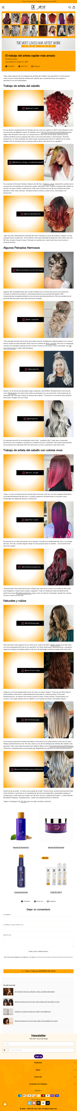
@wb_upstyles (51, 343)
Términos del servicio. (67, 957)
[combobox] (6, 1050)
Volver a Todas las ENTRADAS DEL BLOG (40, 971)
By (11, 59)
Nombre (7, 914)
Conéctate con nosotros (38, 1084)
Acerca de (38, 1077)
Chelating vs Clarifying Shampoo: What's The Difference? (33, 1011)
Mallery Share (55, 645)
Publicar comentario (38, 951)
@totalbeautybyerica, (24, 593)
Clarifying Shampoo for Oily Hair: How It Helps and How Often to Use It (37, 1002)
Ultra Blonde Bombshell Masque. (61, 746)
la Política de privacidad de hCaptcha (47, 957)
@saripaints (12, 393)
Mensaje (7, 935)
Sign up (38, 1056)
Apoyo (38, 1070)
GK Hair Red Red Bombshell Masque (54, 132)
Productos (38, 1062)
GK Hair (23, 801)
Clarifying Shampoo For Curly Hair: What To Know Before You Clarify (36, 1021)
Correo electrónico (13, 924)
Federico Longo (48, 184)
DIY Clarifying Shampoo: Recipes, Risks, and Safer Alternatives (35, 991)
